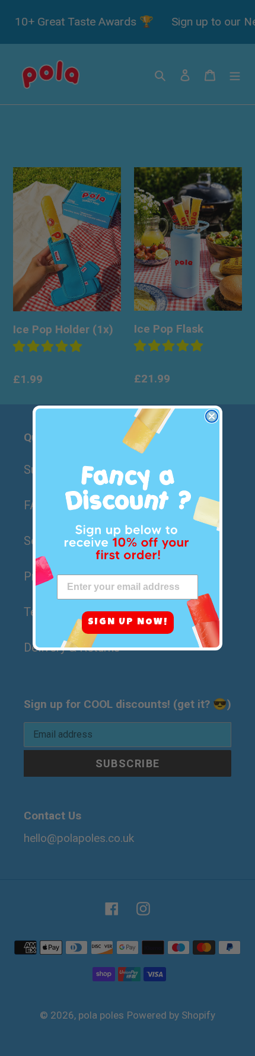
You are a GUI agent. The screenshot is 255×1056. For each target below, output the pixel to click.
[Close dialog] (212, 416)
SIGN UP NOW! (128, 622)
